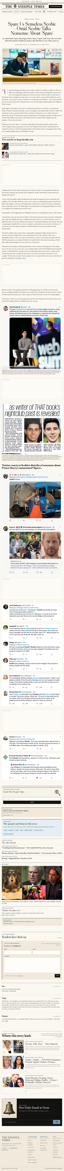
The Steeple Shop (32, 1162)
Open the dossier (8, 833)
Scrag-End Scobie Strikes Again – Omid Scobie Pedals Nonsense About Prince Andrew (32, 153)
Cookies (55, 1147)
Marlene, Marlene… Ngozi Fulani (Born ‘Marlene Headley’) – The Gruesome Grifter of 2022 (32, 853)
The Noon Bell (13, 1148)
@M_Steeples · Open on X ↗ (9, 915)
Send (57, 975)
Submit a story (31, 1157)
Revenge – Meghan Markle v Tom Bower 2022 (17, 858)
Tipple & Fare (37, 11)
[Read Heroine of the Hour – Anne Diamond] (13, 1046)
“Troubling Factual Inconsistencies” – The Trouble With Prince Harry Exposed (27, 848)
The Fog (16, 11)
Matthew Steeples (22, 44)
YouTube (4, 1148)
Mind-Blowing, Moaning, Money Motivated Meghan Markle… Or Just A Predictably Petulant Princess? (41, 1080)
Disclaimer (55, 1154)
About (29, 1140)
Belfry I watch (43, 1143)
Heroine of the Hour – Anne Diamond (41, 1043)
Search (32, 802)
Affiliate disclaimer (57, 1157)
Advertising (43, 1140)
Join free (56, 1122)
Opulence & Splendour (26, 11)
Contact (30, 1154)
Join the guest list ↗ (8, 815)
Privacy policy (56, 1140)
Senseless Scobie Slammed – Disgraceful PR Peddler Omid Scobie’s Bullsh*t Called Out (32, 145)
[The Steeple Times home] (25, 6)
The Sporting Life (51, 11)
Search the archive (32, 1160)
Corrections (31, 1147)
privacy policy (20, 975)
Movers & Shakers (7, 11)
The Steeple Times (11, 1139)
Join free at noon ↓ (8, 923)
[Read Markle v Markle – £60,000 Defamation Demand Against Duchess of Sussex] (13, 1062)
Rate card (42, 1145)
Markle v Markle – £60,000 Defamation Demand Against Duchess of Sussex (43, 1060)
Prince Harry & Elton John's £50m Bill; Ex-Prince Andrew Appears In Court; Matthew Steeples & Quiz (31, 902)
